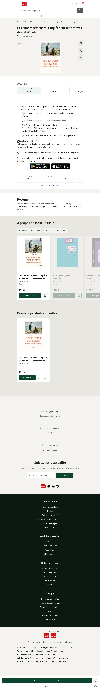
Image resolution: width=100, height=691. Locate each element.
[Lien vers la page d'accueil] (24, 4)
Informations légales (50, 599)
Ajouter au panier (30, 296)
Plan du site (50, 619)
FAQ (50, 432)
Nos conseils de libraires (50, 416)
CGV (50, 611)
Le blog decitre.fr (50, 554)
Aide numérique (50, 523)
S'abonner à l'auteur (27, 230)
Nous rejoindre (50, 576)
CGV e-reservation (50, 615)
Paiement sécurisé (50, 515)
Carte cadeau (50, 541)
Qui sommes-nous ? (50, 568)
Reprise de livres (50, 545)
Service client (50, 527)
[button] (50, 205)
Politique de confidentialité (50, 603)
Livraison (50, 511)
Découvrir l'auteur (54, 230)
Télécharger (26, 378)
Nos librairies (50, 572)
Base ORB (50, 584)
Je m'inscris (64, 475)
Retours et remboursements (50, 519)
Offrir (47, 686)
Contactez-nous (50, 450)
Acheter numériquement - (47, 681)
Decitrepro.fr (50, 580)
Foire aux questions (50, 507)
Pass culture (50, 550)
